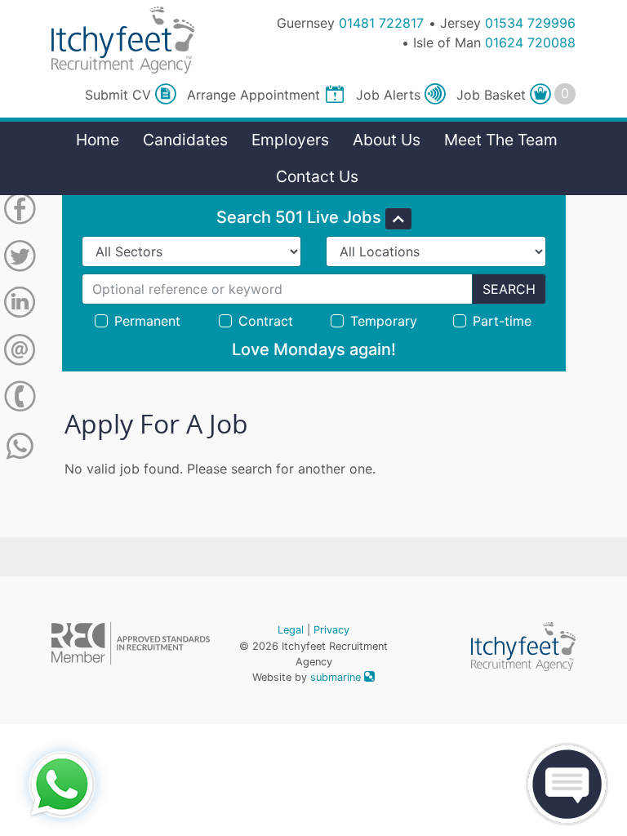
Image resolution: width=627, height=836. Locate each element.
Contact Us (317, 176)
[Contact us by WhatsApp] (20, 446)
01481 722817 (381, 23)
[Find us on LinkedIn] (19, 305)
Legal (291, 630)
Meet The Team (501, 139)
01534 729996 (530, 23)
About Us (386, 139)
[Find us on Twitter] (19, 258)
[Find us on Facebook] (19, 211)
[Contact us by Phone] (19, 399)
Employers (290, 139)
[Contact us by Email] (19, 352)
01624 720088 (530, 42)
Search (509, 289)
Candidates (185, 139)
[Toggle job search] (398, 218)
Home (97, 139)
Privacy (331, 630)
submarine (337, 677)
